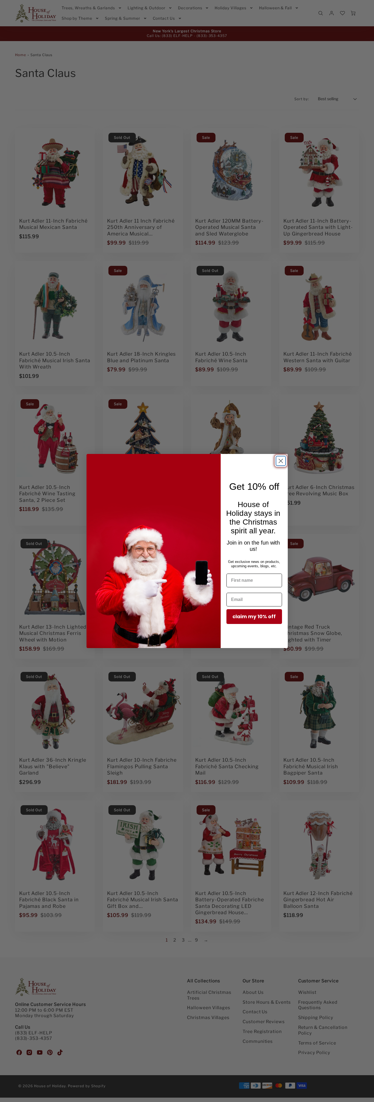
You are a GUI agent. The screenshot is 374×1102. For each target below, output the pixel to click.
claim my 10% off (254, 616)
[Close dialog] (281, 461)
